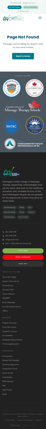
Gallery (5, 311)
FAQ (4, 386)
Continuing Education (10, 344)
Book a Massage (30, 7)
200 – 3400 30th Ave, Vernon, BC (18, 243)
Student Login (24, 11)
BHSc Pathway (7, 381)
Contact (38, 420)
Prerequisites (7, 356)
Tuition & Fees (7, 373)
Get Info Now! (14, 7)
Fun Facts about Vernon (11, 307)
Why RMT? (6, 298)
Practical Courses (9, 327)
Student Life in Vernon (10, 281)
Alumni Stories (7, 286)
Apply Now (23, 251)
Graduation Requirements (12, 340)
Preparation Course (9, 369)
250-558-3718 (16, 3)
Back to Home (23, 56)
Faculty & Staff (8, 290)
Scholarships (7, 377)
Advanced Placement (10, 365)
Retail (4, 394)
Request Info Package (10, 360)
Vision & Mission (8, 294)
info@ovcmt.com (29, 3)
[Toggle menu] (41, 17)
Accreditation (7, 336)
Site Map (33, 425)
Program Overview (9, 323)
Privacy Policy (9, 420)
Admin (25, 425)
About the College (9, 277)
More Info (23, 264)
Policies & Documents (25, 420)
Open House (7, 390)
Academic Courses (9, 331)
